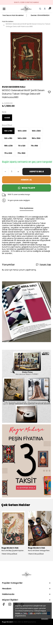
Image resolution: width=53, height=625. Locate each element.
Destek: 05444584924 (40, 15)
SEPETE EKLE (36, 171)
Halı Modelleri (7, 21)
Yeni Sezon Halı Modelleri (13, 15)
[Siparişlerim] (45, 9)
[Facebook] (3, 604)
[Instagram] (9, 604)
